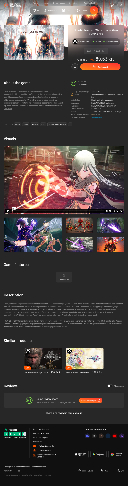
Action (94, 111)
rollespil (35, 124)
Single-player (116, 111)
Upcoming (73, 3)
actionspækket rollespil (57, 124)
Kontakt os (37, 441)
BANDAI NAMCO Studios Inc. (102, 103)
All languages (119, 386)
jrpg (43, 124)
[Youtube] (114, 435)
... (70, 124)
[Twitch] (121, 435)
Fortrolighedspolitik (41, 433)
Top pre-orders (59, 3)
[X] (94, 435)
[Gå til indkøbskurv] (112, 5)
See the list (95, 91)
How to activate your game (102, 100)
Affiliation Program (40, 437)
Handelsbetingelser (41, 429)
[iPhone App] (81, 454)
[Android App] (98, 454)
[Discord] (87, 435)
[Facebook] (108, 435)
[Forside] (12, 5)
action (26, 124)
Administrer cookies (12, 471)
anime (17, 124)
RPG (108, 111)
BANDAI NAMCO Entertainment (103, 106)
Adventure (102, 111)
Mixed (93, 114)
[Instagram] (101, 435)
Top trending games (41, 3)
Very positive (96, 117)
